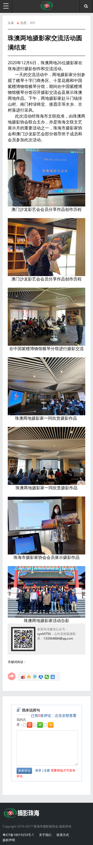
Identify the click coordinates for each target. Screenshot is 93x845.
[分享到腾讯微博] (35, 677)
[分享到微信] (47, 677)
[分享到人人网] (41, 677)
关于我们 (45, 835)
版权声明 (9, 840)
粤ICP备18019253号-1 (18, 835)
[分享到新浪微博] (23, 677)
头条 (11, 23)
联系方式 (63, 835)
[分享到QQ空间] (29, 677)
